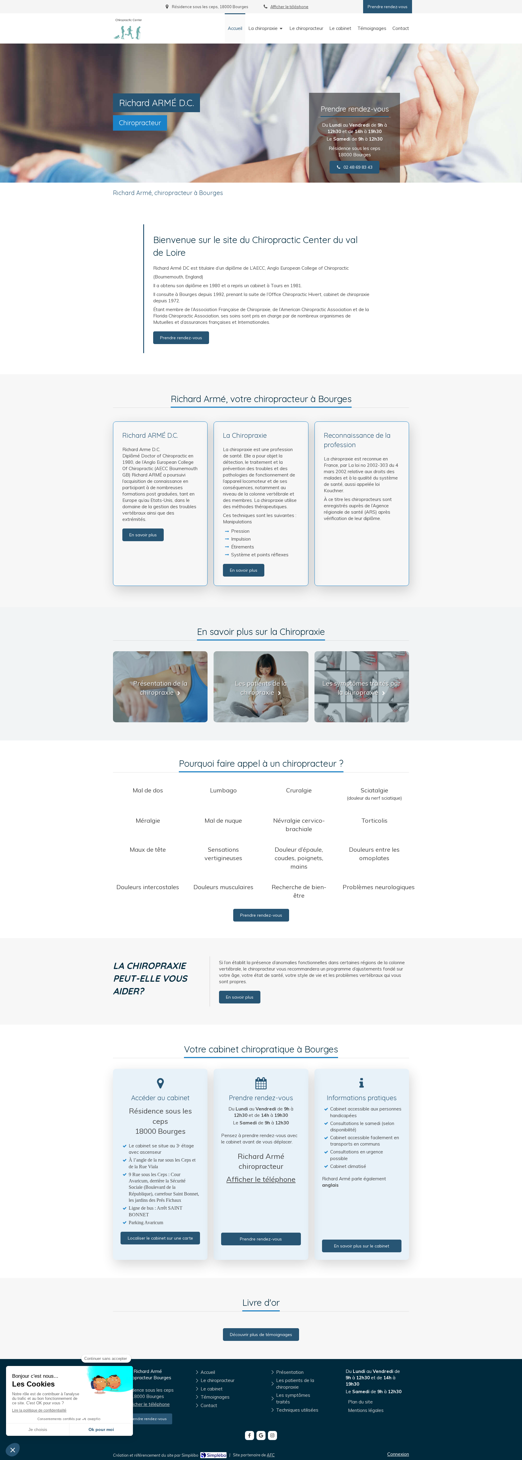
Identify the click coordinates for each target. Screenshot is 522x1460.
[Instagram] (272, 1435)
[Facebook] (249, 1435)
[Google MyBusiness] (261, 1435)
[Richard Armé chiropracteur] (128, 38)
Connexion (398, 1454)
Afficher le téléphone (289, 6)
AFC (271, 1454)
